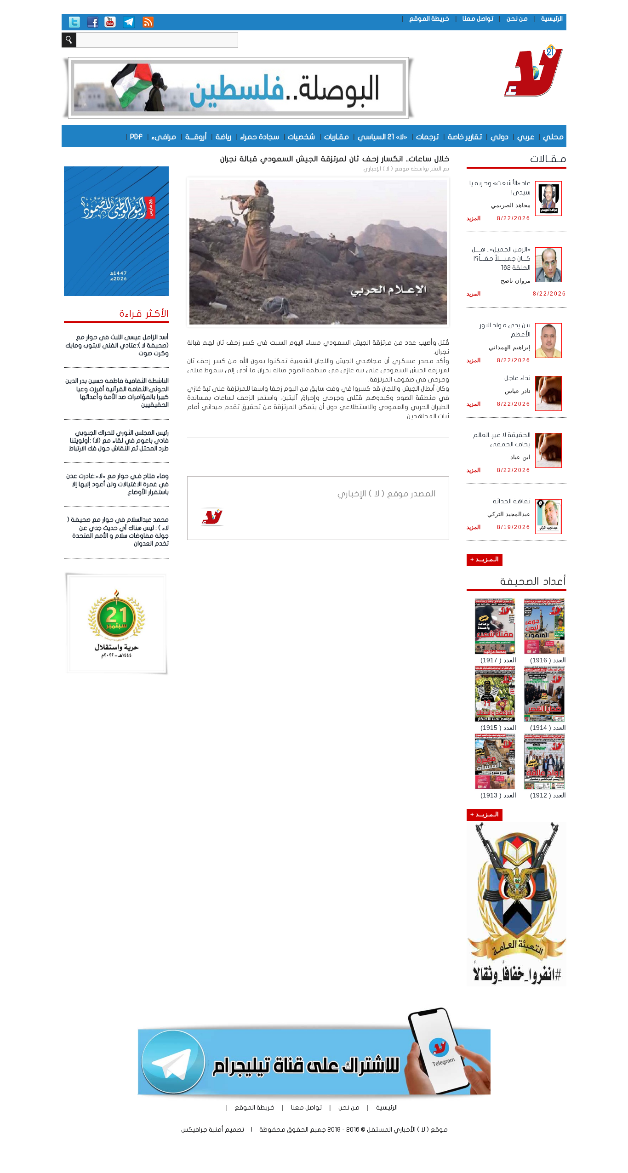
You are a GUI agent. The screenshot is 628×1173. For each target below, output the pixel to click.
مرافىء (163, 136)
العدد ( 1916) (548, 660)
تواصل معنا (477, 18)
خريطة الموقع (429, 18)
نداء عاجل (517, 378)
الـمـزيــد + (484, 559)
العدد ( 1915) (498, 727)
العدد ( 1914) (548, 727)
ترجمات (427, 136)
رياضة (223, 136)
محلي (553, 136)
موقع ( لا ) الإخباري (386, 168)
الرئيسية (552, 18)
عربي (525, 136)
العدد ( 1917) (498, 660)
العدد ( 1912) (548, 795)
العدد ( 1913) (498, 795)
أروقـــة (196, 136)
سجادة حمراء (259, 136)
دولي (499, 136)
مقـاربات (336, 136)
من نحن (517, 18)
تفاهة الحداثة (512, 501)
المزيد (473, 218)
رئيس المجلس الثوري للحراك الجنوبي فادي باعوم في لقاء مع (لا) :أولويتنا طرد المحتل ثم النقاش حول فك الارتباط (119, 441)
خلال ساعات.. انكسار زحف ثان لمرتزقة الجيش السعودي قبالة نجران (334, 159)
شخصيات (301, 136)
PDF (136, 136)
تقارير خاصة (465, 136)
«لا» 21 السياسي (382, 136)
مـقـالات (548, 159)
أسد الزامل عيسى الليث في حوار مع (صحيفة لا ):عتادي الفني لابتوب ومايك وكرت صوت (117, 345)
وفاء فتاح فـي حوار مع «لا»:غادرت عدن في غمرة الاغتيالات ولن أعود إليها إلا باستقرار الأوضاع (117, 484)
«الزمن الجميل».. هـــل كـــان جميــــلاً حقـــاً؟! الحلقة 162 (501, 258)
